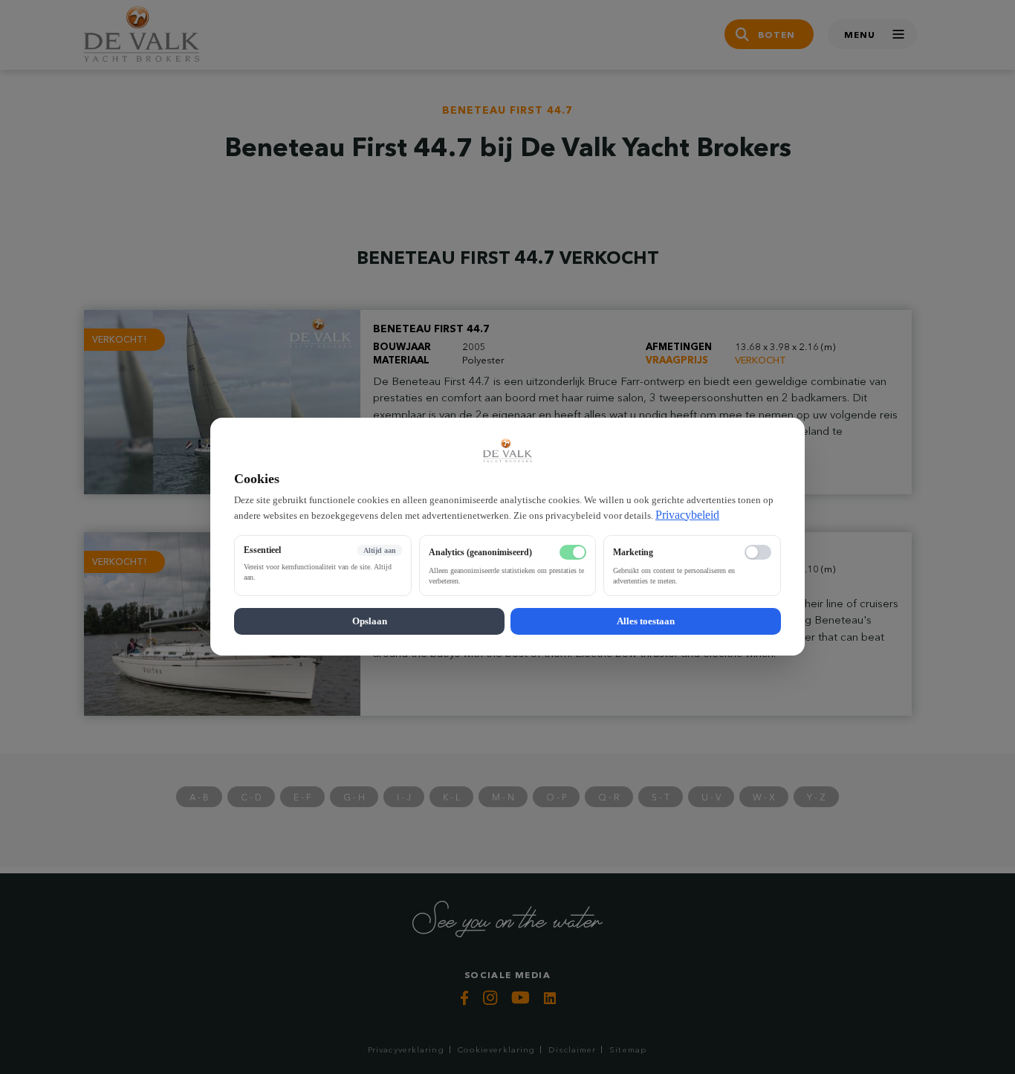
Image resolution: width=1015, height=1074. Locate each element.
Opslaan (369, 621)
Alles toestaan (646, 621)
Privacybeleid (687, 514)
